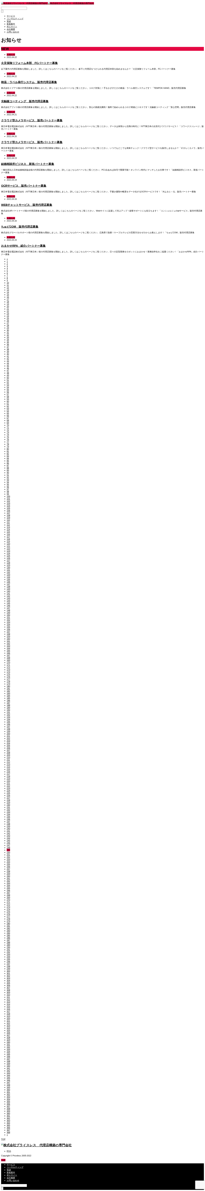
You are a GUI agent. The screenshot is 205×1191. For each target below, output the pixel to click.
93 (8, 480)
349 (8, 1087)
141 (8, 593)
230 (8, 805)
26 (8, 321)
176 (8, 677)
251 (8, 855)
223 (8, 788)
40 (8, 354)
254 (8, 862)
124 (8, 553)
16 (8, 297)
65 (8, 413)
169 (8, 660)
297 (8, 964)
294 (8, 957)
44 (8, 363)
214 (8, 767)
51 (8, 380)
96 (8, 487)
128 (8, 563)
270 (8, 900)
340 (8, 1066)
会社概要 (11, 29)
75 (8, 437)
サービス (11, 16)
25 (8, 318)
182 (8, 691)
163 (8, 646)
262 (8, 881)
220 (8, 781)
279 (8, 921)
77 (8, 442)
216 (8, 771)
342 (8, 1071)
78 (8, 444)
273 (8, 907)
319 (8, 1016)
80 (8, 449)
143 (8, 598)
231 (8, 807)
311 (8, 997)
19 (8, 304)
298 (8, 966)
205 (8, 745)
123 (8, 551)
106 (8, 510)
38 (8, 349)
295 (8, 959)
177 (8, 679)
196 (8, 724)
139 (8, 589)
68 (8, 420)
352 (8, 1094)
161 (8, 641)
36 (8, 344)
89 (8, 470)
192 (8, 715)
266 (8, 890)
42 (8, 359)
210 (8, 757)
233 (8, 812)
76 (8, 439)
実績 (9, 21)
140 (8, 591)
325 (8, 1030)
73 (8, 432)
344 (8, 1075)
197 (8, 726)
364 (8, 1123)
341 (8, 1068)
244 (8, 838)
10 (8, 283)
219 (8, 779)
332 (8, 1047)
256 (8, 866)
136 (8, 582)
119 (8, 541)
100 (8, 496)
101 (8, 499)
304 (8, 980)
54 (8, 387)
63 (8, 408)
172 (8, 667)
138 (8, 586)
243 (8, 836)
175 (8, 674)
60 (8, 401)
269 (8, 897)
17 (8, 299)
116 (8, 534)
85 (8, 461)
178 (8, 681)
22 (8, 311)
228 (8, 800)
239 (8, 826)
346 (8, 1080)
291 (8, 950)
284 (8, 933)
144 (8, 601)
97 (8, 489)
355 (8, 1101)
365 (8, 1125)
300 (8, 971)
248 (8, 847)
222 (8, 786)
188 (8, 705)
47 (8, 370)
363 (8, 1120)
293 (8, 954)
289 (8, 945)
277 (8, 916)
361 (8, 1116)
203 (8, 741)
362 (8, 1118)
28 (8, 325)
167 (8, 655)
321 (8, 1021)
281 (8, 926)
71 (8, 427)
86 (8, 463)
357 (8, 1106)
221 (8, 783)
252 (8, 857)
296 (8, 961)
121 (8, 546)
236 (8, 819)
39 (8, 351)
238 (8, 824)
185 (8, 698)
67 (8, 418)
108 (8, 515)
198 (8, 729)
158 (8, 634)
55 (8, 389)
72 (8, 430)
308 (8, 990)
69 (8, 423)
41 (8, 356)
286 (8, 938)
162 (8, 643)
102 (8, 501)
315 (8, 1006)
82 (8, 453)
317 (8, 1011)
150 (8, 615)
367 (8, 1130)
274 (8, 909)
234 (8, 814)
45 (8, 366)
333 (8, 1049)
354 (8, 1099)
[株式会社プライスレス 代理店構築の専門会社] (47, 3)
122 (8, 548)
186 (8, 700)
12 (8, 287)
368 (8, 1132)
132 (8, 572)
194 (8, 719)
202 (8, 738)
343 (8, 1073)
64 (8, 411)
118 (8, 539)
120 (8, 544)
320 (8, 1018)
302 (8, 976)
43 (8, 361)
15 (8, 294)
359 (8, 1111)
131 (8, 570)
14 (8, 292)
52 (8, 382)
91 (8, 475)
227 (8, 798)
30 (8, 330)
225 (8, 793)
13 (8, 290)
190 (8, 710)
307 (8, 987)
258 (8, 871)
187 (8, 703)
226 (8, 795)
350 (8, 1090)
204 (8, 743)
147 (8, 608)
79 (8, 446)
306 (8, 985)
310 (8, 995)
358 (8, 1109)
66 (8, 415)
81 (8, 451)
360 (8, 1113)
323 (8, 1025)
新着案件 (11, 24)
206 (8, 748)
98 (8, 491)
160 (8, 639)
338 (8, 1061)
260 (8, 876)
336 (8, 1056)
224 (8, 790)
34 (8, 340)
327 (8, 1035)
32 (8, 335)
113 (8, 527)
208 (8, 753)
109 (8, 518)
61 (8, 404)
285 (8, 935)
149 (8, 612)
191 (8, 712)
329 (8, 1040)
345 (8, 1078)
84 (8, 458)
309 (8, 992)
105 (8, 508)
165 (8, 650)
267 (8, 893)
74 (8, 434)
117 (8, 537)
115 (8, 532)
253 (8, 859)
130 (8, 567)
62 (8, 406)
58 (8, 397)
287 (8, 940)
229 (8, 802)
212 (8, 762)
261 (8, 878)
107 (8, 513)
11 (8, 285)
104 (8, 506)
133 (8, 575)
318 (8, 1014)
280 (8, 923)
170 (8, 662)
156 (8, 629)
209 (8, 755)
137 (8, 584)
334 (8, 1052)
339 (8, 1063)
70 (8, 425)
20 (8, 306)
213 (8, 764)
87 (8, 465)
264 (8, 885)
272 (8, 904)
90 (8, 472)
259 (8, 874)
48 (8, 373)
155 (8, 627)
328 (8, 1037)
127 (8, 560)
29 (8, 328)
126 (8, 558)
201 (8, 736)
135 (8, 579)
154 (8, 624)
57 (8, 394)
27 (8, 323)
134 (8, 577)
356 (8, 1104)
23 (8, 313)
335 (8, 1054)
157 (8, 631)
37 (8, 347)
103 (8, 503)
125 (8, 556)
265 (8, 888)
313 (8, 1002)
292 (8, 952)
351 (8, 1092)
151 (8, 617)
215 (8, 769)
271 (8, 902)
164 (8, 648)
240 (8, 828)
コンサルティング (15, 18)
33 (8, 337)
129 (8, 565)
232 (8, 809)
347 (8, 1082)
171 (8, 665)
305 (8, 983)
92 (8, 477)
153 (8, 622)
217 (8, 774)
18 (8, 302)
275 (8, 912)
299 (8, 968)
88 (8, 468)
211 (8, 760)
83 (8, 456)
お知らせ (11, 54)
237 (8, 821)
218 (8, 776)
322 (8, 1023)
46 (8, 368)
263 (8, 883)
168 (8, 658)
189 (8, 707)
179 (8, 684)
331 (8, 1044)
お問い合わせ (13, 32)
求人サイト (12, 26)
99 (8, 494)
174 (8, 672)
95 (8, 484)
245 (8, 840)
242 (8, 833)
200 (8, 734)
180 (8, 686)
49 (8, 375)
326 (8, 1033)
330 (8, 1042)
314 (8, 1004)
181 (8, 688)
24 (8, 316)
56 (8, 392)
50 (8, 378)
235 (8, 817)
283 (8, 931)
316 (8, 1009)
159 (8, 636)
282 (8, 928)
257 (8, 869)
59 (8, 399)
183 (8, 693)
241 (8, 831)
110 (8, 520)
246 (8, 843)
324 (8, 1028)
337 (8, 1059)
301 (8, 973)
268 (8, 895)
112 (8, 525)
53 (8, 385)
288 (8, 942)
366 (8, 1128)
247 (8, 845)
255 (8, 864)
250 (8, 852)
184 (8, 696)
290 (8, 947)
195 (8, 722)
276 (8, 914)
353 (8, 1097)
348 (8, 1085)
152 (8, 620)
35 (8, 342)
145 (8, 603)
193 (8, 717)
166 (8, 653)
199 (8, 731)
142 (8, 596)
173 (8, 669)
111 (8, 522)
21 (8, 309)
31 (8, 332)
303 (8, 978)
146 (8, 605)
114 (8, 529)
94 (8, 482)
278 (8, 919)
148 (8, 610)
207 (8, 750)
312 (8, 999)
